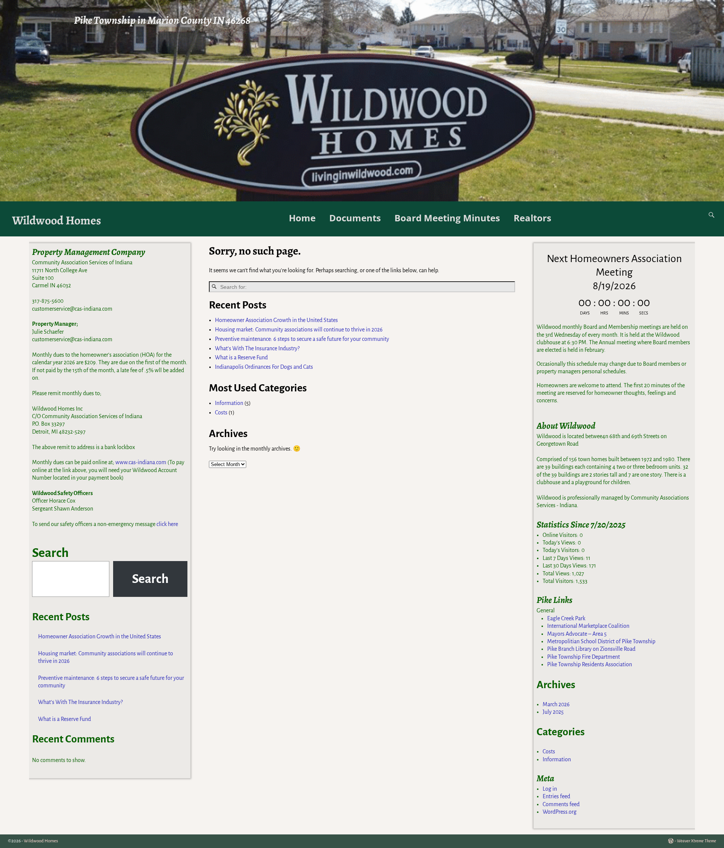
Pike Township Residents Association (589, 664)
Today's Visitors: (562, 550)
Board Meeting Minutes (447, 218)
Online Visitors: (561, 535)
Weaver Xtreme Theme (696, 841)
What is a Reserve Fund (241, 357)
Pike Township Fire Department (583, 657)
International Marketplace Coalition (588, 626)
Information (229, 403)
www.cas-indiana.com (140, 462)
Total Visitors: (559, 581)
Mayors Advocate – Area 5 (577, 634)
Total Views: (557, 573)
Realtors (532, 218)
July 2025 (553, 712)
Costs (221, 412)
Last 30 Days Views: (566, 566)
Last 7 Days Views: (564, 558)
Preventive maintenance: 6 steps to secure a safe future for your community (302, 339)
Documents (355, 218)
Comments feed (561, 804)
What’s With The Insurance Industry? (257, 348)
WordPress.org (560, 812)
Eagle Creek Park (566, 618)
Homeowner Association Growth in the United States (276, 320)
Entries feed (556, 796)
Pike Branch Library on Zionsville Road (591, 649)
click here (167, 524)
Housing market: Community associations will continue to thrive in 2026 (299, 330)
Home (302, 218)
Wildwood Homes (56, 220)
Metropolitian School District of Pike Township (601, 641)
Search (50, 553)
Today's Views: (560, 543)
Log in (550, 789)
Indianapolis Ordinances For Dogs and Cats (264, 367)
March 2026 (556, 704)
